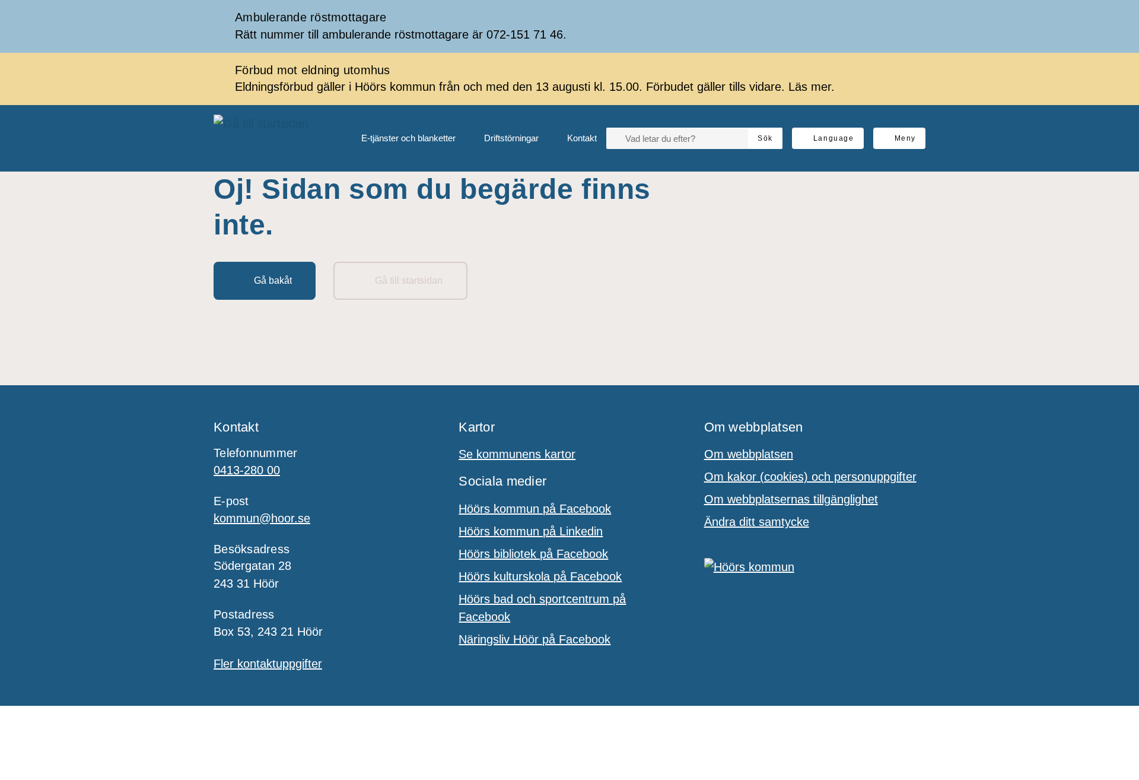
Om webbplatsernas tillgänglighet (791, 499)
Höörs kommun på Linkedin (531, 531)
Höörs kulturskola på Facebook (540, 576)
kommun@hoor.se (262, 518)
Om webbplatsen (748, 454)
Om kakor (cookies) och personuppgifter (810, 476)
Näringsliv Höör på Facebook (534, 639)
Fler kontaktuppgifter (268, 663)
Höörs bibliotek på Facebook (533, 553)
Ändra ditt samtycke (756, 521)
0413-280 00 (247, 470)
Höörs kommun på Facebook (535, 508)
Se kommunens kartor (517, 454)
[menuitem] (399, 138)
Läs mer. (811, 86)
